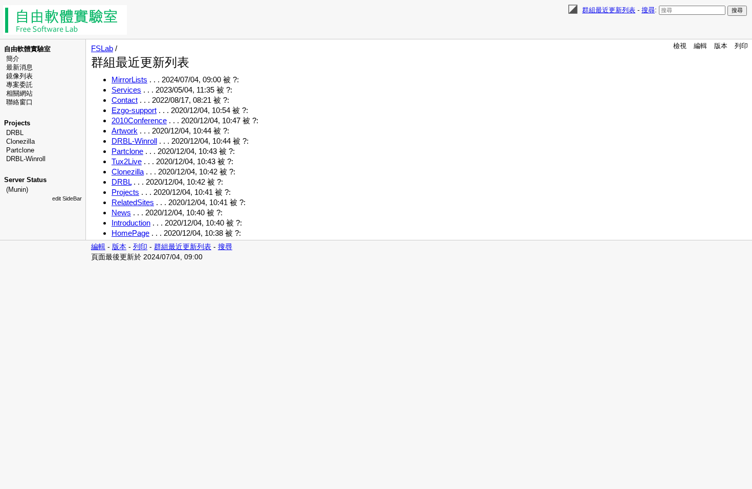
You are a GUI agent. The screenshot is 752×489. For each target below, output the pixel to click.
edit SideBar (67, 198)
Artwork (125, 130)
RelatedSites (133, 202)
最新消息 (19, 67)
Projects (17, 123)
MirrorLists (129, 79)
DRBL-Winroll (26, 159)
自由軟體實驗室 (27, 49)
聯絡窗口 (19, 102)
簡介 (12, 58)
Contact (125, 100)
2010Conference (139, 120)
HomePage (130, 233)
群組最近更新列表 (608, 10)
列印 (741, 46)
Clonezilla (20, 141)
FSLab (102, 48)
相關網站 (19, 93)
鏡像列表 (19, 76)
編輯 (700, 46)
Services (126, 89)
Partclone (20, 150)
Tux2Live (127, 161)
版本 (720, 46)
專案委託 (19, 84)
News (121, 212)
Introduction (131, 222)
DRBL (15, 133)
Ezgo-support (134, 110)
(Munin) (17, 189)
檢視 (680, 46)
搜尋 (648, 10)
